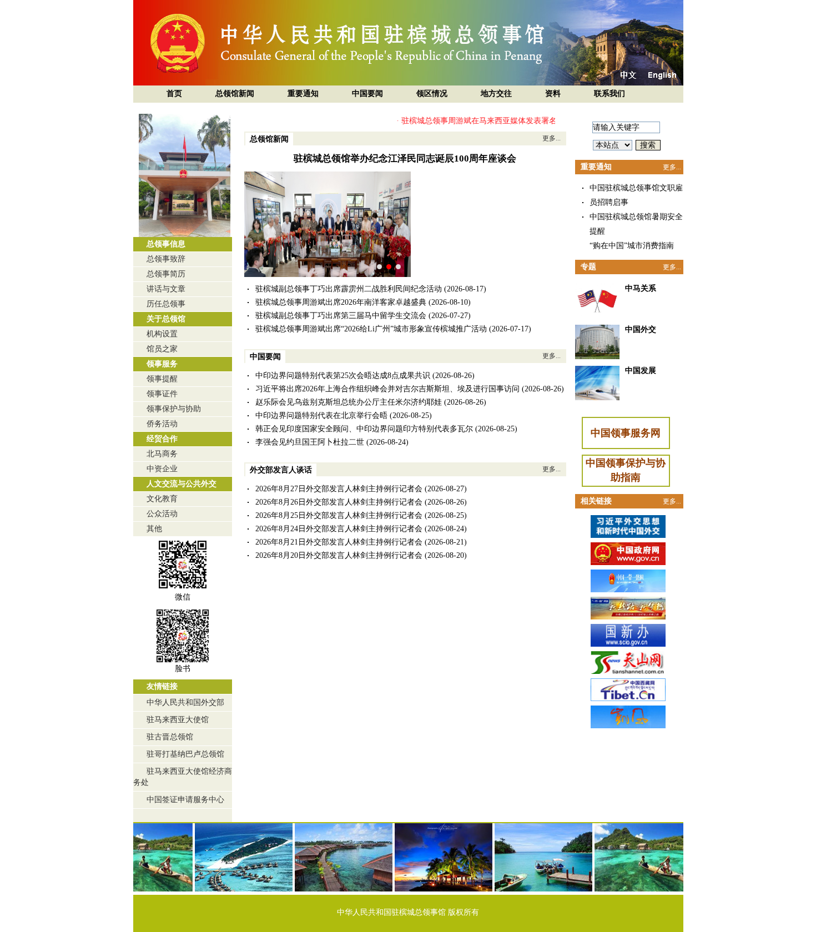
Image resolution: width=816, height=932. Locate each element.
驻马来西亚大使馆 (178, 720)
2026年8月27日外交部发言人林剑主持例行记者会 (338, 489)
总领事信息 (166, 244)
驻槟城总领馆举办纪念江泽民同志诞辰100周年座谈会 (405, 158)
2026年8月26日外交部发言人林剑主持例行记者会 (338, 502)
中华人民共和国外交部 (185, 702)
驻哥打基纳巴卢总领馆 (185, 754)
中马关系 (640, 288)
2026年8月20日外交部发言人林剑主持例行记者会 (338, 555)
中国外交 (640, 329)
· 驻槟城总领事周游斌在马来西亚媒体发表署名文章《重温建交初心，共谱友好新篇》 (527, 121)
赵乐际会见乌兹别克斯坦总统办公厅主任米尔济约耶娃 (348, 402)
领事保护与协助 (174, 409)
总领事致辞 (166, 259)
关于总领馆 (166, 319)
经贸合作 (162, 439)
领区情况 (431, 93)
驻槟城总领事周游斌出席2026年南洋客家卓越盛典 (340, 302)
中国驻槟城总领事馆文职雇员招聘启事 (636, 195)
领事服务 (162, 364)
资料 (553, 93)
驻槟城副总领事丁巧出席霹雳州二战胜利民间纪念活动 (348, 289)
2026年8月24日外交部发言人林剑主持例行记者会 (338, 529)
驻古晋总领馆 (170, 737)
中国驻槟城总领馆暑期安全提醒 (636, 224)
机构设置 (162, 334)
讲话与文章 (166, 289)
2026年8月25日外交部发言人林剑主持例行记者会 (338, 515)
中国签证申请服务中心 (185, 799)
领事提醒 (162, 379)
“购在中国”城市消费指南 (632, 245)
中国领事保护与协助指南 (626, 470)
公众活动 (162, 514)
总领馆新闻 (234, 93)
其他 (154, 529)
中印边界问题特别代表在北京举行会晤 (321, 415)
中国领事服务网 (626, 433)
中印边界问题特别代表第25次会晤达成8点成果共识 (342, 375)
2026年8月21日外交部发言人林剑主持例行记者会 (338, 542)
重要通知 (303, 93)
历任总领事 (166, 304)
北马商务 (162, 454)
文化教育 (162, 499)
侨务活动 (162, 424)
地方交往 (496, 93)
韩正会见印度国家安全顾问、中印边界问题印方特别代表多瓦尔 (364, 429)
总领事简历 (166, 274)
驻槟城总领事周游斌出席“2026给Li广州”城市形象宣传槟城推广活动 (371, 329)
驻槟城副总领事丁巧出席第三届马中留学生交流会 (340, 315)
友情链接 (162, 686)
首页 (174, 93)
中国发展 (640, 370)
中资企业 (162, 469)
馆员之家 (162, 349)
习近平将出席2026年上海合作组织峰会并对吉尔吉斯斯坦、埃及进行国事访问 (387, 389)
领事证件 (162, 394)
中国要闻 (367, 93)
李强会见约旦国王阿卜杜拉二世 (309, 442)
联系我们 (609, 93)
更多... (551, 138)
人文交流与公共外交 (181, 484)
